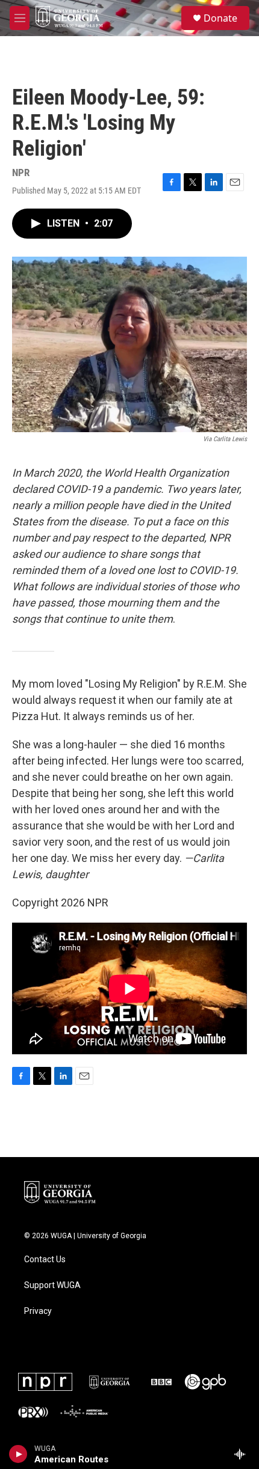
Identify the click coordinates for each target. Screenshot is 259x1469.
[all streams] (243, 1454)
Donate (220, 18)
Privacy (38, 1311)
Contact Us (45, 1259)
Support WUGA (52, 1285)
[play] (18, 1454)
